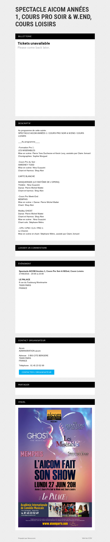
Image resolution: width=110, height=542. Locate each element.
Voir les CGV (87, 538)
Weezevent (31, 538)
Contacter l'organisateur (36, 372)
